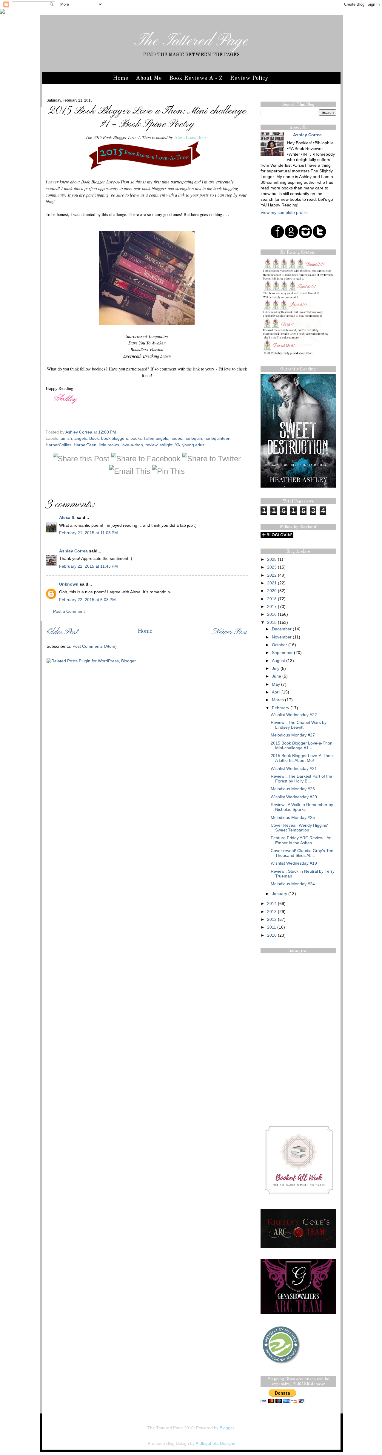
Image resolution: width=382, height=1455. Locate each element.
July (275, 668)
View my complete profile (284, 212)
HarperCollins (58, 445)
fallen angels (156, 438)
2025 (272, 559)
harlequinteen (217, 438)
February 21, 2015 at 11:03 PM (88, 533)
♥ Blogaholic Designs (215, 1443)
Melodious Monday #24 (293, 884)
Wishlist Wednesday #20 (294, 797)
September (282, 652)
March (278, 700)
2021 (272, 583)
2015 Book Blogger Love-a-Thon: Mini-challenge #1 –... (302, 745)
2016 (272, 614)
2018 (272, 599)
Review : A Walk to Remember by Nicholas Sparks (302, 807)
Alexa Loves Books (191, 137)
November (282, 637)
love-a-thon (132, 445)
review (151, 445)
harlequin (193, 438)
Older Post (62, 632)
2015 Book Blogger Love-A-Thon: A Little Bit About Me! (302, 758)
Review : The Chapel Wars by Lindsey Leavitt (298, 725)
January (279, 894)
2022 (272, 575)
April (276, 692)
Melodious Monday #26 (293, 789)
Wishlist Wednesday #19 (294, 863)
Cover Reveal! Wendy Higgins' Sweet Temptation (299, 827)
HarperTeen (85, 445)
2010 (272, 935)
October (279, 645)
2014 (272, 903)
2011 (271, 927)
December (282, 629)
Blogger (227, 1428)
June (276, 676)
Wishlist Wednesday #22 (294, 715)
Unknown (68, 584)
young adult (193, 445)
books (136, 438)
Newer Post (229, 632)
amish (66, 438)
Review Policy (249, 78)
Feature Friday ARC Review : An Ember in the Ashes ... (301, 840)
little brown (109, 445)
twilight (166, 445)
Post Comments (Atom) (95, 646)
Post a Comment (69, 611)
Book (94, 438)
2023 (272, 567)
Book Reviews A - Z (196, 78)
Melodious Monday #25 (293, 817)
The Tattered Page (191, 41)
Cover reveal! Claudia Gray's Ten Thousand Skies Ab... (302, 853)
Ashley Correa (79, 432)
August (278, 660)
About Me (149, 78)
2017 (272, 606)
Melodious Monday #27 (293, 735)
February (280, 708)
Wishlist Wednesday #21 (294, 768)
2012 (272, 919)
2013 (272, 911)
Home (120, 78)
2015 (272, 622)
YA (177, 445)
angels (80, 438)
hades (176, 438)
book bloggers (114, 438)
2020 (272, 591)
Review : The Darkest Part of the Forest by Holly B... (301, 778)
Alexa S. (67, 517)
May (276, 684)
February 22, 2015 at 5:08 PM (87, 600)
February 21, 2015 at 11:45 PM (88, 566)
